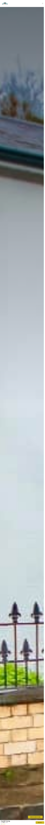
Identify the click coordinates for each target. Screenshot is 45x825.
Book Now (40, 822)
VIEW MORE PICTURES (36, 817)
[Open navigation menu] (42, 3)
